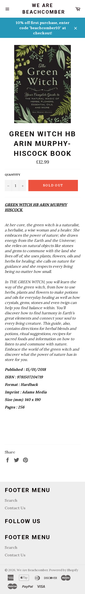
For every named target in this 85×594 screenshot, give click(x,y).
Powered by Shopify (63, 570)
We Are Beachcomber (42, 9)
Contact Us (15, 507)
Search (11, 500)
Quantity (12, 174)
